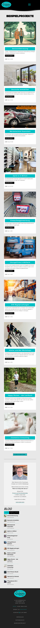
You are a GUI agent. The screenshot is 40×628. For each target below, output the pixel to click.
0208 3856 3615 (20, 502)
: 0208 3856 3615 (20, 606)
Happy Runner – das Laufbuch (20, 395)
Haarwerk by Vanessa (13, 576)
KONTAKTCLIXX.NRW (20, 612)
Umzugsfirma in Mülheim (20, 262)
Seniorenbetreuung (20, 49)
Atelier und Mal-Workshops (20, 350)
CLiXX (6, 59)
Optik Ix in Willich (20, 176)
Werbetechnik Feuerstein (20, 131)
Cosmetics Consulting (20, 438)
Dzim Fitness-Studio (12, 572)
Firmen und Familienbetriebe (20, 493)
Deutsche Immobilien (20, 89)
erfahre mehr (9, 55)
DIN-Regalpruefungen (20, 305)
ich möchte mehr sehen (19, 454)
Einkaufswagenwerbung (20, 220)
